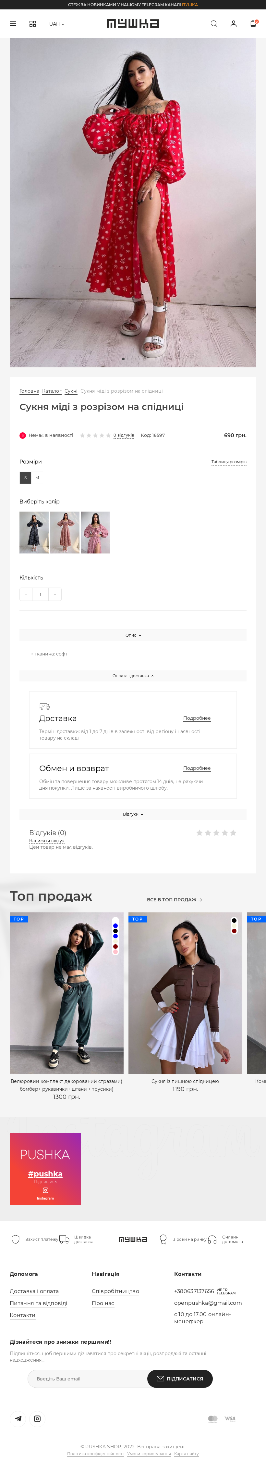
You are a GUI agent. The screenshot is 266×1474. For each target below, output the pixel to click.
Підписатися (185, 1379)
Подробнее (197, 718)
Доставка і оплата (34, 1291)
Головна (29, 391)
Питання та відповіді (38, 1303)
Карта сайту (186, 1453)
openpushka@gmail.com (208, 1303)
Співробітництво (115, 1291)
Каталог (52, 391)
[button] (123, 359)
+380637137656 (194, 1291)
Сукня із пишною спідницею (185, 1081)
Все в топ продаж (172, 900)
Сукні (71, 391)
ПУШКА (190, 4)
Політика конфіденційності (95, 1453)
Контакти (23, 1315)
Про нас (103, 1303)
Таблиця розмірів (229, 461)
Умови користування (149, 1453)
